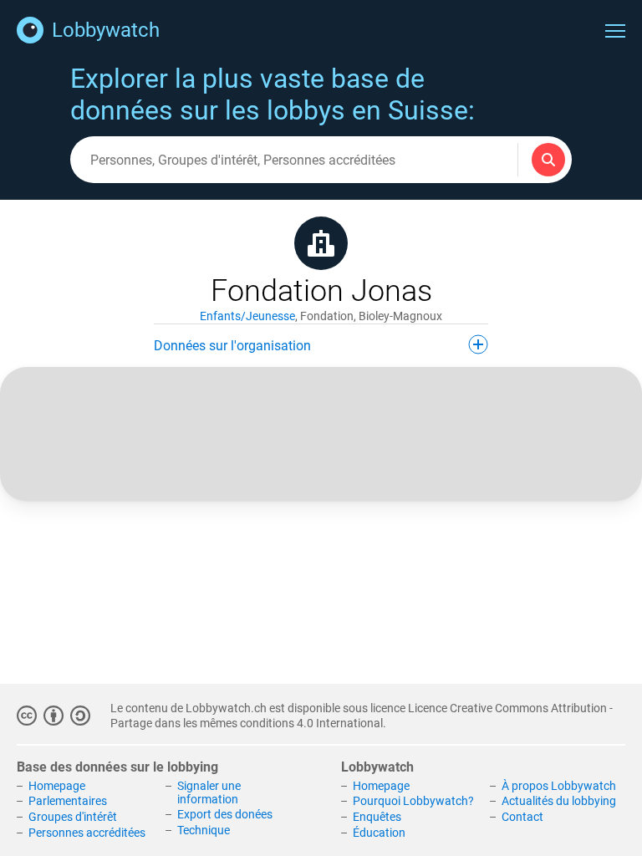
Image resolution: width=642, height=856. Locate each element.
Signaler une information (209, 792)
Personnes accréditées (86, 832)
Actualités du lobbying (559, 801)
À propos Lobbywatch (559, 785)
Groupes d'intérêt (72, 816)
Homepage (56, 785)
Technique (203, 830)
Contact (522, 816)
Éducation (379, 832)
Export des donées (225, 814)
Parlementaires (67, 801)
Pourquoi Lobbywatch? (413, 801)
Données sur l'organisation (232, 346)
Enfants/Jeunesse (247, 316)
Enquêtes (377, 816)
